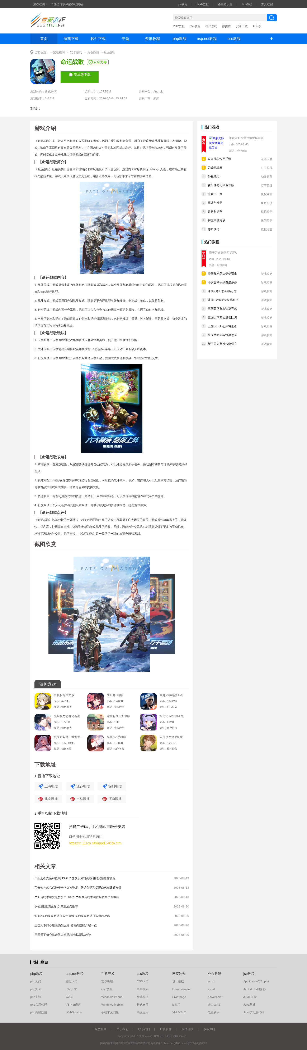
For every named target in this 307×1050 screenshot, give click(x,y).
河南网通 (115, 799)
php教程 (179, 39)
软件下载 (98, 39)
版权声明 (209, 1029)
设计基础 (178, 981)
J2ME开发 (250, 997)
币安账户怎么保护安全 (222, 273)
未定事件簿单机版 (171, 737)
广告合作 (166, 1029)
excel (211, 989)
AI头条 (257, 26)
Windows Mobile (112, 1004)
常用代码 (142, 989)
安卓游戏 (76, 52)
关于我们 (122, 1029)
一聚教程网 (57, 52)
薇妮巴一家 (215, 194)
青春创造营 (215, 211)
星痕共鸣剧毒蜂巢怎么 (222, 335)
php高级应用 (38, 1012)
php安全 (35, 989)
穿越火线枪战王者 (171, 695)
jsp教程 (248, 974)
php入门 (35, 981)
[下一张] (150, 615)
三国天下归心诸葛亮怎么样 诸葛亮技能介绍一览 (65, 925)
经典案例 (142, 997)
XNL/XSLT (179, 1012)
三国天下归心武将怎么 (222, 326)
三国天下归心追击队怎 (222, 317)
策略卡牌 (267, 159)
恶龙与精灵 (215, 202)
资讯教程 (152, 39)
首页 (44, 39)
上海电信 (51, 786)
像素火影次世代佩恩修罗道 (246, 138)
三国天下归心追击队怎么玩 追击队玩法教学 (62, 934)
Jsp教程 (247, 4)
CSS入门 (142, 981)
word (211, 981)
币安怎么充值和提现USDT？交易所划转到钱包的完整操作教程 (74, 878)
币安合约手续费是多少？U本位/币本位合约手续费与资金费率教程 (76, 897)
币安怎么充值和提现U (223, 252)
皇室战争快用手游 (219, 158)
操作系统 (211, 26)
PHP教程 (179, 26)
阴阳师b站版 (115, 695)
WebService (74, 1012)
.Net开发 (71, 989)
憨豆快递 (213, 229)
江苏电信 (83, 786)
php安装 (35, 997)
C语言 (70, 997)
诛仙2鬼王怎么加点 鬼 (222, 291)
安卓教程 (107, 981)
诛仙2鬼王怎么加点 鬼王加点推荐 (56, 906)
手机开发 (108, 974)
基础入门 (71, 981)
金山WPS (214, 1004)
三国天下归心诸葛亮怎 (222, 308)
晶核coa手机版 (116, 737)
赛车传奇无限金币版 (221, 185)
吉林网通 (83, 799)
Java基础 (249, 1004)
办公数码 (214, 974)
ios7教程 (107, 989)
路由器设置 (225, 4)
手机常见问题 (110, 1012)
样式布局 (142, 1004)
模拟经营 (267, 194)
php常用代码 (38, 1004)
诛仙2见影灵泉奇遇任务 (223, 300)
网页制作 (179, 974)
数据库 (226, 26)
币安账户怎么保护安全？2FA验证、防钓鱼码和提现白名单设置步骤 (78, 887)
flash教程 (203, 4)
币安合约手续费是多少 (222, 282)
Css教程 (195, 26)
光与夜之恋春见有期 (67, 716)
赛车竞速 (267, 185)
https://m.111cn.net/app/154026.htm (95, 843)
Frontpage (179, 997)
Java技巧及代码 (253, 1012)
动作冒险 (242, 150)
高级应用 (142, 1012)
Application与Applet (256, 981)
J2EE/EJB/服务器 (254, 989)
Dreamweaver (181, 989)
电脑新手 (213, 1012)
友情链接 (187, 1029)
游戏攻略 (222, 265)
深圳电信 (115, 786)
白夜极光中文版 (64, 695)
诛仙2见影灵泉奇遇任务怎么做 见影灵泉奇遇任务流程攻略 (72, 916)
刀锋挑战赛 (215, 167)
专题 (125, 39)
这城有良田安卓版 (118, 716)
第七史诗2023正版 (172, 716)
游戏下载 (71, 39)
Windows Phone (112, 997)
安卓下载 (242, 26)
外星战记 (213, 176)
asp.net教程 (207, 39)
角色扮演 (93, 52)
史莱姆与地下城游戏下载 (68, 737)
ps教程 (182, 4)
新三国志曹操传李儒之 (222, 343)
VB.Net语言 (73, 1004)
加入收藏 (267, 4)
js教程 (176, 1004)
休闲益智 (267, 220)
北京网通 (51, 799)
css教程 (234, 39)
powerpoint (215, 997)
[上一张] (73, 615)
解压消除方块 (216, 220)
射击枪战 (267, 167)
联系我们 (144, 1029)
